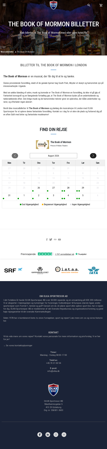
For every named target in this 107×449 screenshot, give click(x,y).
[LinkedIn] (47, 435)
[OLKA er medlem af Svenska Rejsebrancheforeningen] (13, 270)
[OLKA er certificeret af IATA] (93, 270)
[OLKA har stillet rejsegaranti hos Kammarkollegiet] (40, 270)
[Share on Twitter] (51, 239)
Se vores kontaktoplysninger (17, 345)
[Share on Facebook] (47, 239)
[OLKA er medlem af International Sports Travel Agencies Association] (67, 270)
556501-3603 (57, 410)
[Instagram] (56, 435)
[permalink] (55, 239)
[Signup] (64, 435)
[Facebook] (39, 435)
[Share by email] (59, 239)
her (4, 321)
